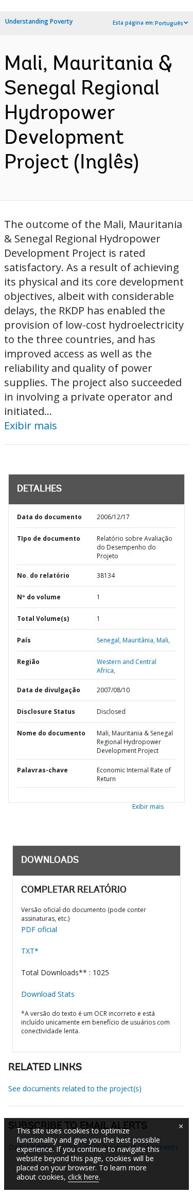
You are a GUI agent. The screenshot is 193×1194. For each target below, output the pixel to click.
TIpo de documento (48, 538)
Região (28, 661)
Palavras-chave (42, 770)
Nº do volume (39, 597)
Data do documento (49, 517)
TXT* (30, 951)
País (24, 640)
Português (169, 23)
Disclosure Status (46, 711)
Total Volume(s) (43, 618)
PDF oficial (39, 929)
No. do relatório (43, 575)
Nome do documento (51, 733)
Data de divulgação (48, 690)
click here (83, 1177)
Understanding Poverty (39, 21)
